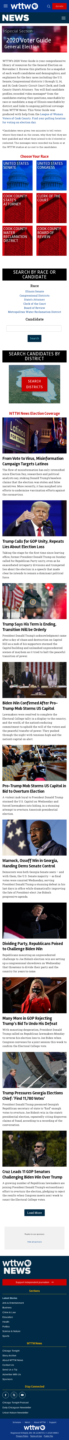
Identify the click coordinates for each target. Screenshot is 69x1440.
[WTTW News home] (15, 18)
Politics (6, 1326)
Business (7, 1307)
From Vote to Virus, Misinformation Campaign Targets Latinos (33, 461)
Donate (59, 6)
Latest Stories (9, 1298)
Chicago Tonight (10, 1350)
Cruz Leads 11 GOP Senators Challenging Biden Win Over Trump (32, 1174)
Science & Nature (11, 1331)
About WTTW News (12, 1360)
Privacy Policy (22, 1436)
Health (5, 1321)
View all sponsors (34, 1242)
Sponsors (7, 1379)
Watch (27, 1422)
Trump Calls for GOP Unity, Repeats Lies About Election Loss (33, 544)
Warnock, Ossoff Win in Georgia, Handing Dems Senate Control (30, 863)
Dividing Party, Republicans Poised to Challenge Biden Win (32, 946)
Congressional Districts (34, 295)
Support (52, 1422)
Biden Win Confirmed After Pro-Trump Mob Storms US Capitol (30, 706)
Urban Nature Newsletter (15, 1412)
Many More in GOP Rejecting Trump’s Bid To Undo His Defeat (29, 1021)
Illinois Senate (34, 291)
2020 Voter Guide (28, 40)
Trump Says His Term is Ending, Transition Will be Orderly (29, 627)
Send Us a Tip (9, 1369)
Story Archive (9, 1355)
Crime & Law (9, 1312)
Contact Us (8, 1365)
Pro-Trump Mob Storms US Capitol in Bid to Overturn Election (34, 788)
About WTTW (40, 1422)
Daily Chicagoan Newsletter (16, 1407)
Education (7, 1317)
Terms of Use (36, 1436)
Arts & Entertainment (13, 1303)
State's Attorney (34, 299)
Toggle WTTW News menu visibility (65, 18)
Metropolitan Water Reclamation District (34, 311)
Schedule (17, 1422)
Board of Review (34, 307)
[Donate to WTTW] (34, 1427)
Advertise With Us (11, 1374)
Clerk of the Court (34, 303)
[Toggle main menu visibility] (5, 6)
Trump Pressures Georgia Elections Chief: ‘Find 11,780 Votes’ (32, 1096)
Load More (34, 1213)
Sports (5, 1336)
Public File (48, 1436)
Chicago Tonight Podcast (15, 1402)
